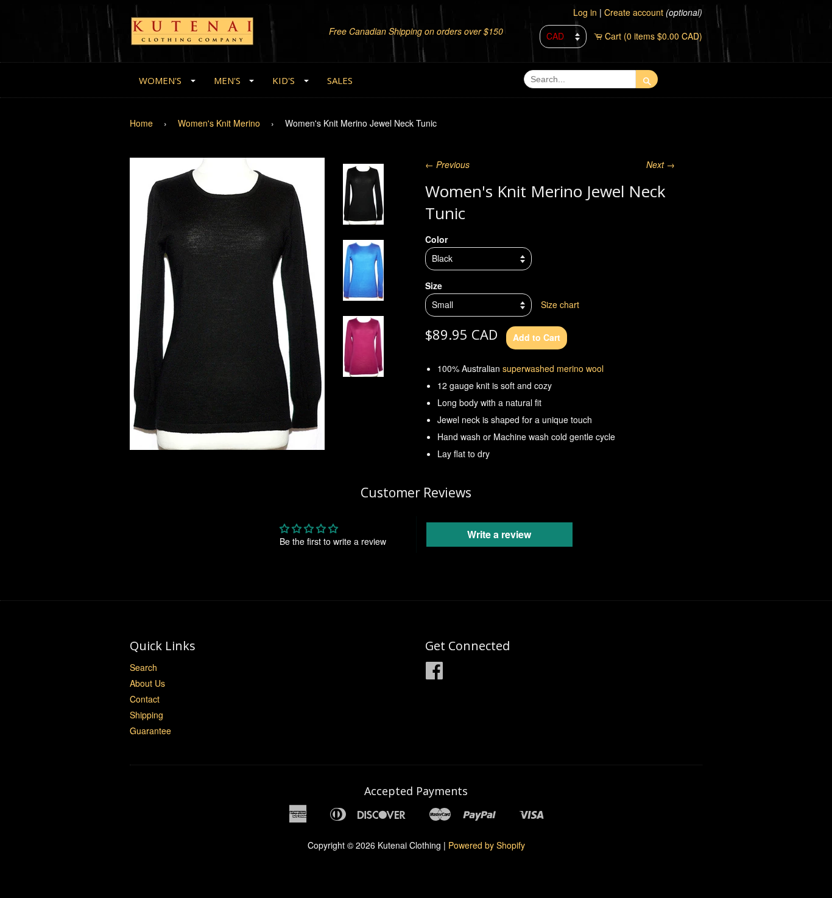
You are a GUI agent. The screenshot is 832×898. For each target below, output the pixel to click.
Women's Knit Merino (219, 123)
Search (143, 667)
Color (436, 239)
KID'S (283, 80)
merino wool (580, 368)
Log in (585, 12)
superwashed (528, 368)
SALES (340, 80)
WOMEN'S (160, 80)
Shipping (146, 715)
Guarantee (150, 730)
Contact (145, 699)
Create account (633, 12)
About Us (147, 683)
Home (141, 123)
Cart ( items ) (653, 36)
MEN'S (227, 80)
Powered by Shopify (486, 845)
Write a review (499, 534)
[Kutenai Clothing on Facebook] (434, 674)
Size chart (560, 304)
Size (433, 285)
